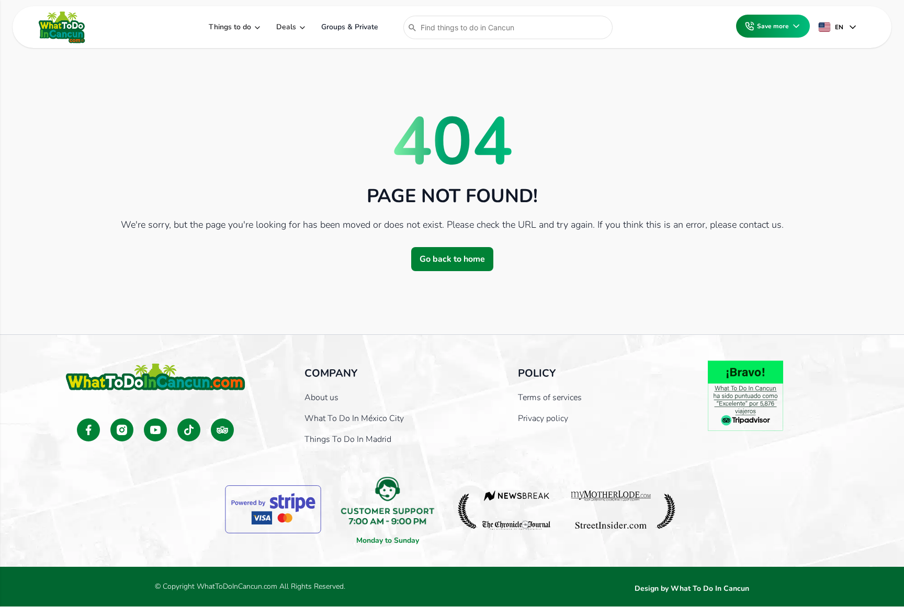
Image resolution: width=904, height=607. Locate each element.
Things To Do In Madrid (347, 439)
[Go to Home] (62, 27)
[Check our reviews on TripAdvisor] (222, 429)
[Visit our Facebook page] (88, 429)
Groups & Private (349, 27)
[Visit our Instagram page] (121, 429)
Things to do (230, 27)
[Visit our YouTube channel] (155, 429)
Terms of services (550, 397)
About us (321, 397)
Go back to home (452, 259)
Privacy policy (543, 418)
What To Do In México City (354, 418)
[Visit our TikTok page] (188, 429)
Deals (286, 27)
